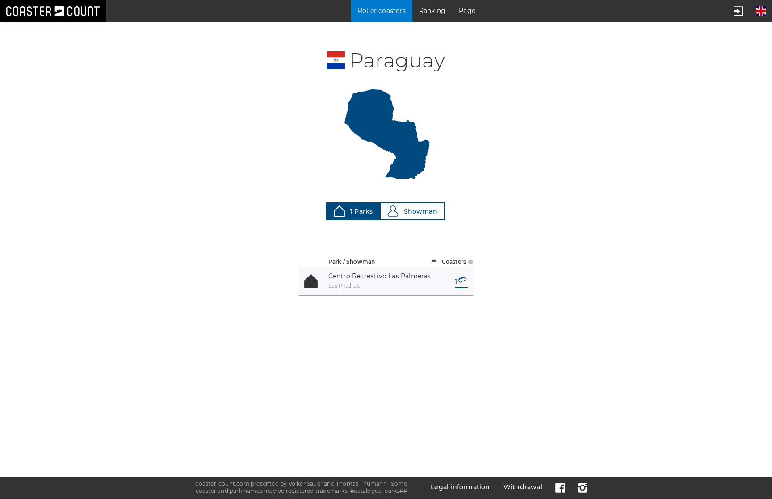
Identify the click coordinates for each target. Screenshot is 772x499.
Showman (420, 211)
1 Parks (361, 211)
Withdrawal (522, 487)
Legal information (460, 487)
